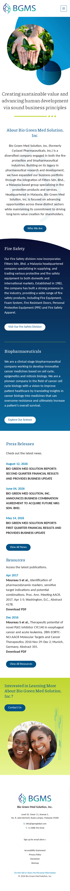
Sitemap (35, 863)
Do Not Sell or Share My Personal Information (35, 873)
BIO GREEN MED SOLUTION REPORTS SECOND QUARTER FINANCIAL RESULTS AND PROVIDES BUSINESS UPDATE (32, 473)
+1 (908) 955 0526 (36, 828)
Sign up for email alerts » (35, 840)
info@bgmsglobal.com (36, 824)
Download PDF (16, 609)
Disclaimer (35, 859)
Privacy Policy (35, 855)
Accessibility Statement (35, 850)
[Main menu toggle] (64, 9)
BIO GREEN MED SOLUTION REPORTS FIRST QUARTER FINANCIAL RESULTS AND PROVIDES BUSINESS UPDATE (33, 528)
